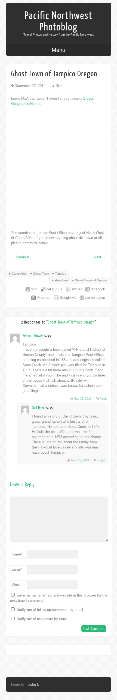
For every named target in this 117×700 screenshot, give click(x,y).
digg (34, 289)
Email (17, 569)
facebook (98, 289)
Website (18, 585)
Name (17, 554)
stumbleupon (95, 298)
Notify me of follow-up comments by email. (50, 610)
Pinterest (43, 298)
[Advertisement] (58, 168)
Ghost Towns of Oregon (91, 280)
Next (100, 257)
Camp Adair (19, 273)
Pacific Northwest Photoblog (58, 21)
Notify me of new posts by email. (43, 619)
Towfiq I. (32, 684)
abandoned (61, 280)
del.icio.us (54, 289)
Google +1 (68, 298)
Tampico (60, 273)
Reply (103, 398)
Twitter (76, 289)
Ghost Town (41, 273)
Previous (20, 257)
